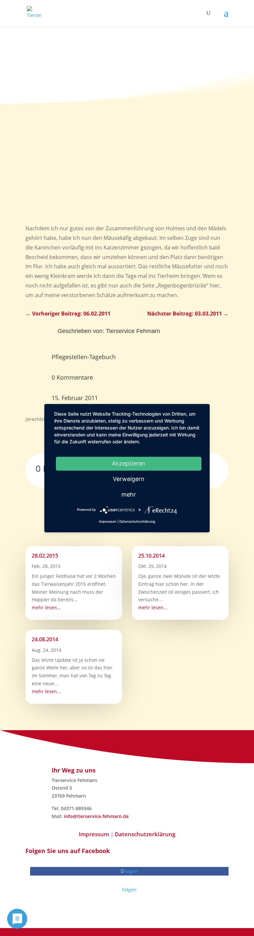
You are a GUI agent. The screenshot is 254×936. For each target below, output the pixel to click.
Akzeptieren (129, 463)
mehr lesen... (46, 607)
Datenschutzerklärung (145, 834)
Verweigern (129, 478)
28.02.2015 (45, 555)
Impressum (94, 834)
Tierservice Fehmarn (133, 331)
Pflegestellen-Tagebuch (84, 357)
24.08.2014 (45, 639)
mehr (128, 494)
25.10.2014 (151, 555)
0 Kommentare (72, 377)
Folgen (129, 889)
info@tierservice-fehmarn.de (96, 816)
